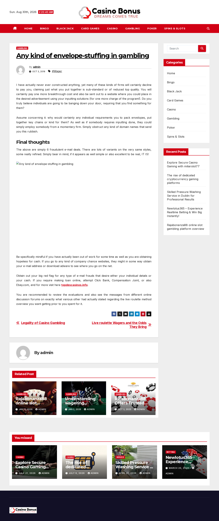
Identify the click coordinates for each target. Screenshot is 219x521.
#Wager (57, 71)
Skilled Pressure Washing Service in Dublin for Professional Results (184, 195)
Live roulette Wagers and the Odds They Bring (119, 325)
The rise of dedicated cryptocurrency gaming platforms (182, 179)
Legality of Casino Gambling (43, 323)
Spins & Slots (174, 28)
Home (28, 28)
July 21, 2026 (27, 473)
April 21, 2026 (128, 473)
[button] (208, 28)
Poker (152, 28)
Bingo (44, 28)
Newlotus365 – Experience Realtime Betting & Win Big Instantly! (185, 212)
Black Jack (65, 28)
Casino (112, 28)
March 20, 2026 (179, 468)
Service (120, 457)
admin (37, 66)
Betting (171, 452)
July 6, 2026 (77, 473)
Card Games (90, 28)
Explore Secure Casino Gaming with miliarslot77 (32, 467)
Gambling (132, 28)
